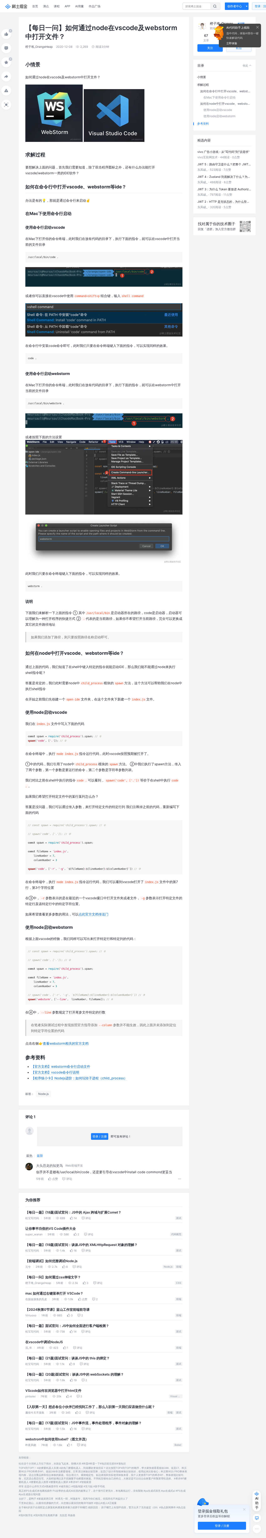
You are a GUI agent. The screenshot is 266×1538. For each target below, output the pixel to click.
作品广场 (94, 6)
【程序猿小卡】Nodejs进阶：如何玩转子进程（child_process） (79, 1078)
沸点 (46, 6)
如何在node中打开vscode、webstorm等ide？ (226, 103)
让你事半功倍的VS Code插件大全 (50, 1229)
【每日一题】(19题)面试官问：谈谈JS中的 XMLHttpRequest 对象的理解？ (81, 1245)
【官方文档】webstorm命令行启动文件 (60, 1066)
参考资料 (203, 123)
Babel (178, 1444)
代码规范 (176, 1234)
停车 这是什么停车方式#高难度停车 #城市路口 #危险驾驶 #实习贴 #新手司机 (62, 1486)
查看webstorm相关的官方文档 (66, 1043)
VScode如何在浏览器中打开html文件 (53, 1391)
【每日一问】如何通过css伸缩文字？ (53, 1277)
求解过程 (203, 84)
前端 (178, 1266)
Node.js (168, 1266)
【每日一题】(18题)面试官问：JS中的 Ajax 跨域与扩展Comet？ (73, 1212)
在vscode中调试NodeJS (44, 1342)
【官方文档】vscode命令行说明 (55, 1072)
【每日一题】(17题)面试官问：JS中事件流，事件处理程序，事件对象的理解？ (83, 1423)
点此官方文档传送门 (93, 914)
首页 (35, 6)
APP (67, 6)
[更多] (257, 1529)
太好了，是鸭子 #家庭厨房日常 (36, 1498)
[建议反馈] (257, 1518)
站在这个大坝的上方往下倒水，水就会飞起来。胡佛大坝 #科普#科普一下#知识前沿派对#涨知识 (72, 1463)
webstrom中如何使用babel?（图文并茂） (57, 1439)
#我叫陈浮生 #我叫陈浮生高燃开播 (38, 1515)
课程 (57, 6)
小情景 (201, 77)
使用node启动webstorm (219, 116)
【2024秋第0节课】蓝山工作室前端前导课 (57, 1310)
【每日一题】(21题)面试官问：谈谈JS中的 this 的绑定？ (67, 1358)
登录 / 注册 (99, 1136)
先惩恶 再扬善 (67, 1515)
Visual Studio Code (176, 1396)
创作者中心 (234, 6)
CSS (178, 1282)
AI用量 (79, 6)
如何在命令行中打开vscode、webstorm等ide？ (226, 91)
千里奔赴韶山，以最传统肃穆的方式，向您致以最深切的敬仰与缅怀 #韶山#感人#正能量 (68, 1503)
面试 (178, 1218)
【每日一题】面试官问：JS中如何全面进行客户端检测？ (67, 1326)
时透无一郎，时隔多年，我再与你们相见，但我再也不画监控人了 (91, 1498)
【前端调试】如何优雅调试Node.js (51, 1261)
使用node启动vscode (217, 110)
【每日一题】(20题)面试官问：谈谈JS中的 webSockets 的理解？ (74, 1374)
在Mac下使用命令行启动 (219, 97)
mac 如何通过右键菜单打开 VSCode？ (54, 1293)
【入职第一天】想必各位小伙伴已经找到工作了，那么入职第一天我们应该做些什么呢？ (90, 1407)
